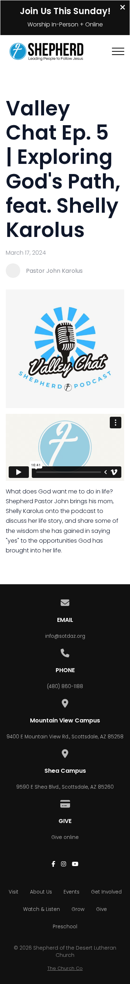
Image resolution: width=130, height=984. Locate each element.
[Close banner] (122, 8)
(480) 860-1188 (65, 686)
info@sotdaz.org (65, 636)
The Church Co (65, 968)
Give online (65, 837)
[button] (118, 51)
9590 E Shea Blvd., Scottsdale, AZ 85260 (65, 787)
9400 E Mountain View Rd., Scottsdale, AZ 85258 (65, 736)
